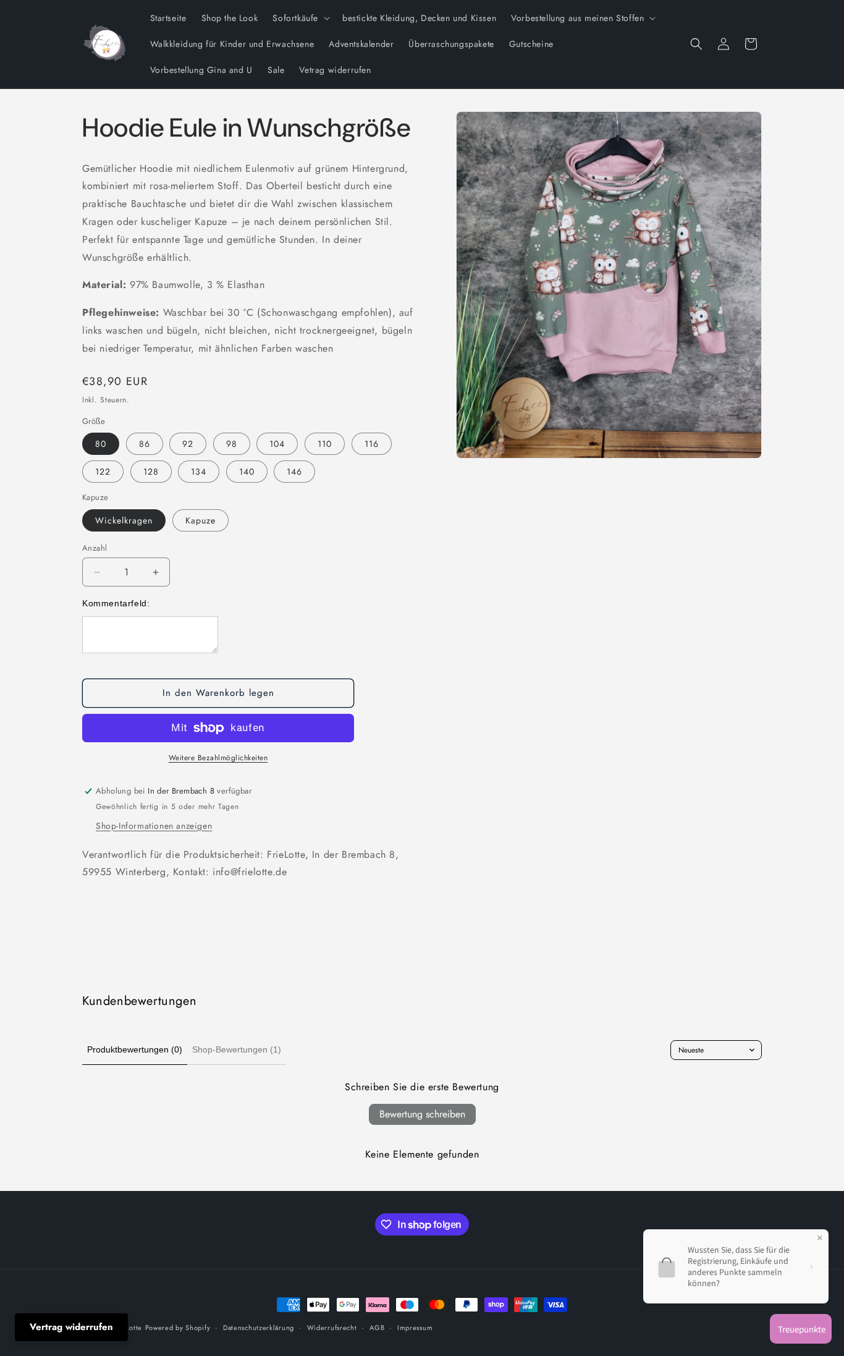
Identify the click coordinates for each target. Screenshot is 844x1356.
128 (151, 471)
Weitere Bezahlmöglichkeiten (218, 757)
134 (198, 471)
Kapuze (200, 520)
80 (100, 444)
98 (231, 444)
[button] (300, 18)
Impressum (415, 1328)
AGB (376, 1328)
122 (103, 471)
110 (325, 444)
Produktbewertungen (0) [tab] (134, 1049)
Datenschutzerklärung (258, 1328)
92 (187, 444)
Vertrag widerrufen (71, 1327)
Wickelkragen (124, 520)
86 (144, 444)
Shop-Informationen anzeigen (154, 826)
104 (277, 444)
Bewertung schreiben (422, 1114)
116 (372, 444)
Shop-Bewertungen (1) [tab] (236, 1049)
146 (294, 471)
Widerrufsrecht (332, 1328)
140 (247, 471)
